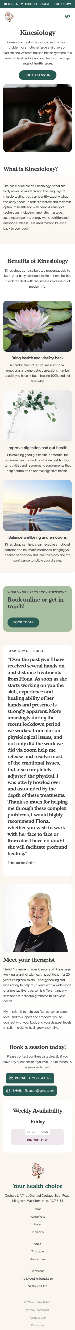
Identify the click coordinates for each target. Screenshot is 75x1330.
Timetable (37, 1251)
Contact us (37, 1271)
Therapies (37, 1232)
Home (37, 1209)
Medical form (37, 1259)
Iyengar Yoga (37, 1216)
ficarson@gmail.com (39, 1091)
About (37, 1244)
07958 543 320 (40, 1078)
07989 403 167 (37, 1286)
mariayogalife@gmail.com (38, 1278)
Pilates (38, 1224)
